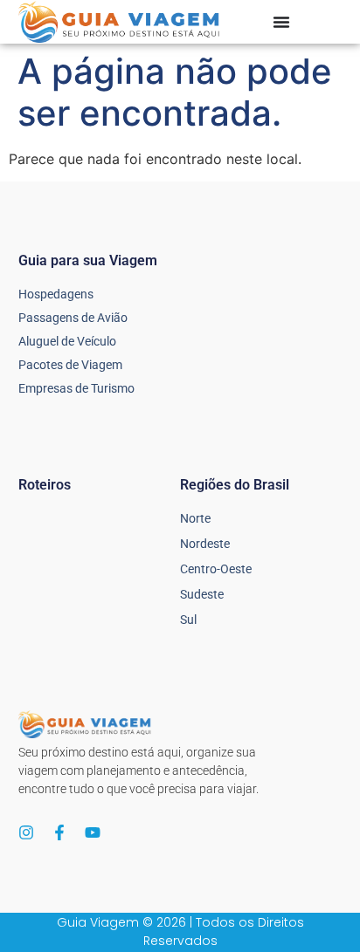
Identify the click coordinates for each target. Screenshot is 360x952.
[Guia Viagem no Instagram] (26, 832)
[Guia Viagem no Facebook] (59, 832)
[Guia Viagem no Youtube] (92, 832)
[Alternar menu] (281, 22)
